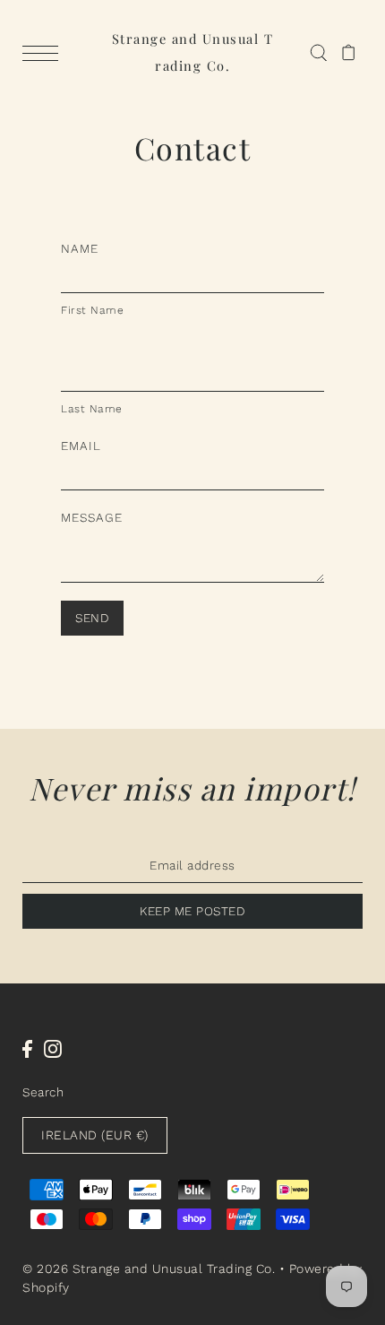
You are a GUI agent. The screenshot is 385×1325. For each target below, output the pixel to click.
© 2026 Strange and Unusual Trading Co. (148, 1268)
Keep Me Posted (192, 911)
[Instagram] (53, 1048)
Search (43, 1092)
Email (81, 445)
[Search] (318, 52)
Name (79, 248)
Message (92, 517)
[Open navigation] (44, 53)
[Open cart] (349, 52)
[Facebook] (27, 1048)
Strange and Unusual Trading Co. (193, 52)
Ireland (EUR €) (95, 1135)
